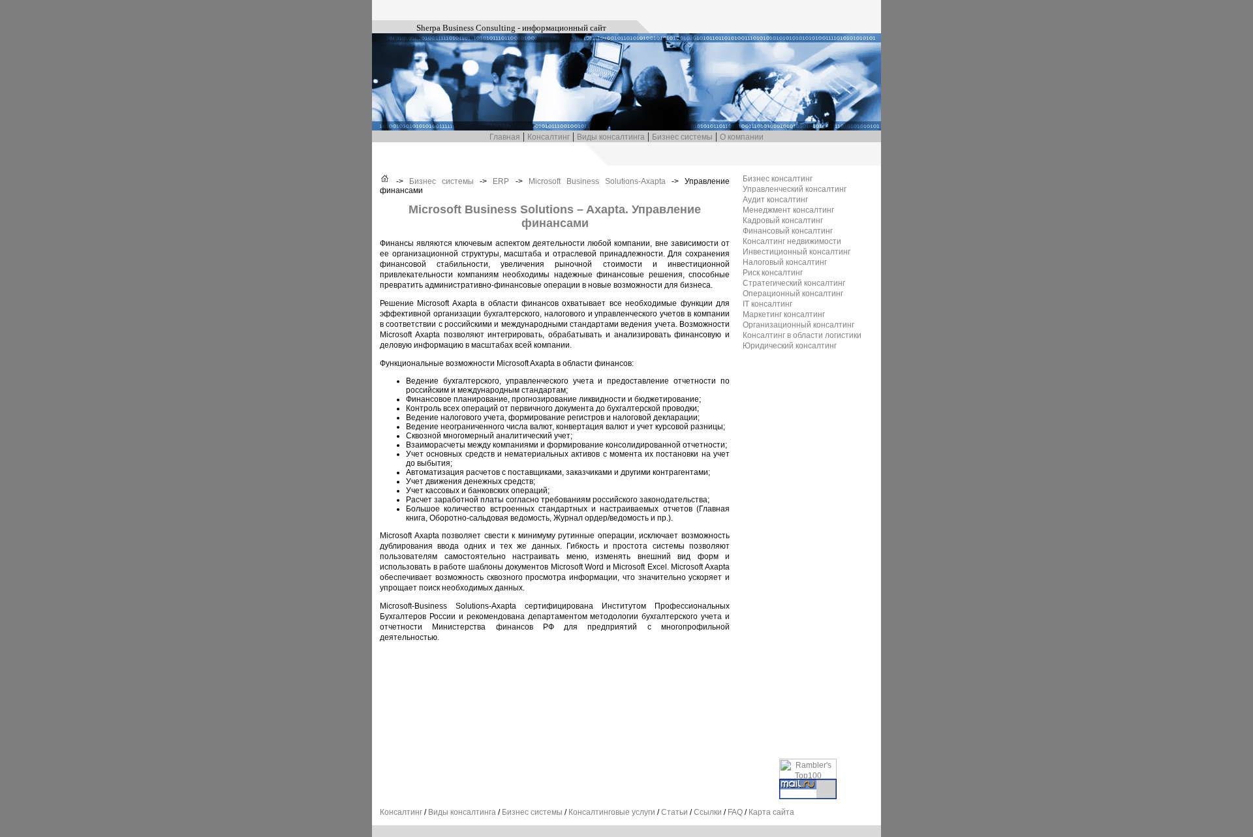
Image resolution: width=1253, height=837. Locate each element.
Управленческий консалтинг (794, 189)
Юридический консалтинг (790, 345)
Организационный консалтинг (798, 324)
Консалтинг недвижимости (792, 241)
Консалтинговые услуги (611, 812)
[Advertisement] (795, 554)
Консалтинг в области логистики (802, 335)
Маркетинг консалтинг (784, 314)
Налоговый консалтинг (785, 262)
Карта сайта (771, 812)
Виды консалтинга (611, 137)
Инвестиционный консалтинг (796, 251)
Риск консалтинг (773, 272)
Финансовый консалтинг (788, 231)
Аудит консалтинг (775, 199)
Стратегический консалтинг (794, 283)
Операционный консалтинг (793, 293)
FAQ (735, 812)
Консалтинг (548, 137)
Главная (504, 137)
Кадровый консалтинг (783, 220)
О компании (742, 137)
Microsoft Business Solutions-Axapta (597, 181)
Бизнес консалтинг (777, 178)
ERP (501, 181)
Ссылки (708, 812)
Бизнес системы (682, 137)
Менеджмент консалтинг (788, 210)
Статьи (674, 812)
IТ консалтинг (767, 304)
